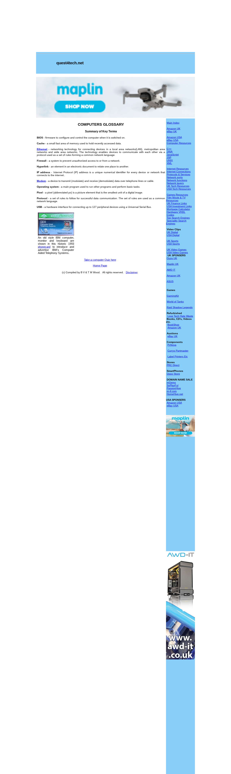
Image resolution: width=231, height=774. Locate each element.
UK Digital (172, 232)
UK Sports (172, 240)
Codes (170, 214)
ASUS (170, 281)
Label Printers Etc (177, 356)
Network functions (177, 180)
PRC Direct (173, 365)
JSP (169, 157)
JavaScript (173, 154)
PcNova (171, 344)
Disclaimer (132, 272)
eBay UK (172, 131)
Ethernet (42, 149)
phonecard (44, 246)
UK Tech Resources (178, 186)
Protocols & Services (178, 174)
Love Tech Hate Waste (180, 316)
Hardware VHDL (176, 212)
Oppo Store (173, 373)
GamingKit (173, 295)
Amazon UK (173, 128)
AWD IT (171, 269)
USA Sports (173, 243)
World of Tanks (175, 301)
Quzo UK (172, 258)
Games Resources (177, 194)
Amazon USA (174, 137)
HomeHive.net (175, 394)
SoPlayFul (172, 385)
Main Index (173, 122)
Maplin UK (172, 264)
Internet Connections (179, 171)
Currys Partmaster (177, 350)
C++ (169, 148)
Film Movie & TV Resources (176, 199)
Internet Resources (178, 168)
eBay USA (172, 140)
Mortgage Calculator (178, 209)
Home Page (100, 265)
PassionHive (174, 388)
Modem (41, 181)
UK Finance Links (177, 203)
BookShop (173, 324)
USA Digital (173, 235)
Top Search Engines (178, 217)
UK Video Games (176, 249)
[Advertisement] (115, 26)
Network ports (175, 177)
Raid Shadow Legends (180, 307)
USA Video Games (177, 252)
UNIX (170, 160)
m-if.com (172, 391)
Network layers (175, 183)
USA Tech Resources (179, 188)
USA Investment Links (179, 206)
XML (169, 163)
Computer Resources (179, 143)
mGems (171, 382)
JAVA (170, 151)
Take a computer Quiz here (100, 259)
